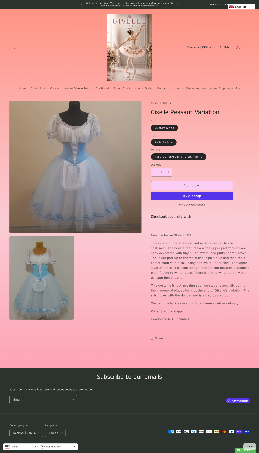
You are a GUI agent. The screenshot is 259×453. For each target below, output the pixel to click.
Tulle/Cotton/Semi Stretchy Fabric (178, 156)
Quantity (156, 164)
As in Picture (164, 142)
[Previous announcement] (82, 4)
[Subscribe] (72, 399)
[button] (13, 47)
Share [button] (159, 338)
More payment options (192, 204)
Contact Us (247, 450)
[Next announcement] (177, 4)
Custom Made (164, 127)
